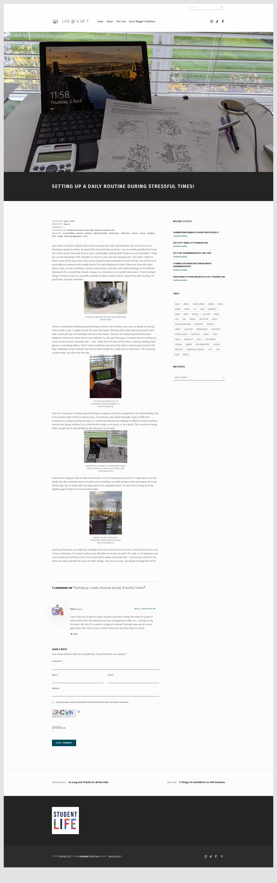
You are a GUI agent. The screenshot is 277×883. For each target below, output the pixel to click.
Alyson (67, 224)
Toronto (216, 344)
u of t (210, 349)
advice (177, 304)
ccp (194, 309)
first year (206, 314)
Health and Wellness (183, 324)
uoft (85, 236)
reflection (125, 233)
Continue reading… (180, 236)
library (178, 329)
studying (178, 344)
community (212, 309)
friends (193, 319)
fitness (216, 314)
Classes (79, 230)
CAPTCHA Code (58, 728)
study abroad (210, 339)
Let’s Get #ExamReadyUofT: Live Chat (192, 253)
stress (142, 233)
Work (177, 354)
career (187, 309)
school (135, 233)
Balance (71, 230)
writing (186, 354)
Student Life (109, 230)
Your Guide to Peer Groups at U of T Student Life (199, 276)
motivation (113, 233)
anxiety (79, 233)
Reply (75, 634)
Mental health (100, 233)
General (98, 230)
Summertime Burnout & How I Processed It (196, 232)
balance (88, 233)
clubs (202, 309)
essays (177, 314)
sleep (215, 334)
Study (59, 236)
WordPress (94, 856)
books (220, 304)
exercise (195, 314)
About (110, 21)
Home (100, 21)
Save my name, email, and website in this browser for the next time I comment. (92, 702)
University (179, 349)
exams (186, 314)
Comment (57, 661)
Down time (89, 230)
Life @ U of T (75, 21)
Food (177, 319)
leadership (198, 324)
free (184, 319)
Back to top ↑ (115, 856)
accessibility (68, 233)
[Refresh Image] (78, 711)
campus (178, 309)
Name (55, 675)
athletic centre (199, 304)
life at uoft (188, 329)
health (214, 319)
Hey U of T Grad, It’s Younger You (191, 243)
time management (73, 236)
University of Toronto (195, 349)
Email (111, 675)
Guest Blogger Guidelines (142, 21)
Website (55, 688)
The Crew (121, 21)
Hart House (203, 319)
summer (189, 344)
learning (210, 324)
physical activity (181, 334)
